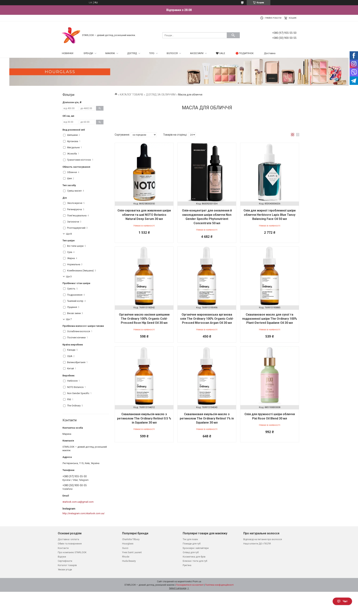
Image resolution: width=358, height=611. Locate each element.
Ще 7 (69, 319)
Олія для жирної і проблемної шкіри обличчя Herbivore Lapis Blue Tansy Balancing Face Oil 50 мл (270, 215)
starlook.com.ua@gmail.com (78, 501)
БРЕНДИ (88, 53)
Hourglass (127, 543)
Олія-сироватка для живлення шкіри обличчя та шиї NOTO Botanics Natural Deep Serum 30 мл (144, 215)
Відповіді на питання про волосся (262, 539)
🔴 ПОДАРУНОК (244, 53)
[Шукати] (233, 35)
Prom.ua (197, 581)
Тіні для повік (190, 539)
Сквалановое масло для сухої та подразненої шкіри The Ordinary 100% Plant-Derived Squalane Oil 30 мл (269, 319)
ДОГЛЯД (132, 53)
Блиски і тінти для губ (195, 561)
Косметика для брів (194, 556)
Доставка (269, 53)
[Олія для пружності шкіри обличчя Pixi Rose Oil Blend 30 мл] (269, 376)
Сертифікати (65, 561)
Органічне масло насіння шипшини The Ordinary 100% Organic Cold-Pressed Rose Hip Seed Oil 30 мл (144, 319)
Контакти (63, 548)
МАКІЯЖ (110, 53)
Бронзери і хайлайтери (196, 548)
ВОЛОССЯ (172, 53)
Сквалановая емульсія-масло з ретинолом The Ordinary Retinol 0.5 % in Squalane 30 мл (144, 418)
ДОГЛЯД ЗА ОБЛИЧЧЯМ (160, 94)
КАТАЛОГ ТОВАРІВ (131, 94)
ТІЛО (151, 53)
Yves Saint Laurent (132, 552)
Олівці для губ (191, 552)
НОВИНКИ (67, 53)
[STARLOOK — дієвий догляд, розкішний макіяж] (71, 35)
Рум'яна (187, 565)
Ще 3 (69, 276)
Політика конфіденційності (219, 585)
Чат (345, 601)
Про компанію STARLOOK (72, 552)
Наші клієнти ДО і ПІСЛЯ (257, 543)
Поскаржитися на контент (189, 585)
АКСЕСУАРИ (196, 53)
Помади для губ (191, 543)
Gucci (125, 548)
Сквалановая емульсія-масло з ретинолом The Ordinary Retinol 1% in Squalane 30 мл (207, 418)
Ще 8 (69, 233)
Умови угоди (65, 569)
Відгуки (62, 556)
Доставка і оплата (68, 539)
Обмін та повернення (70, 543)
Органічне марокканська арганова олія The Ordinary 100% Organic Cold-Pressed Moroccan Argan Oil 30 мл (207, 319)
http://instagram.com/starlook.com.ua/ (83, 513)
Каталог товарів (67, 565)
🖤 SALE (220, 53)
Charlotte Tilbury (130, 539)
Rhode (125, 556)
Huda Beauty (129, 561)
